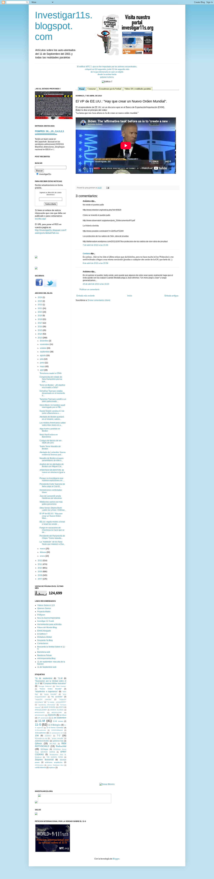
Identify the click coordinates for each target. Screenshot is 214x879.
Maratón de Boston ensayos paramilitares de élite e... (51, 459)
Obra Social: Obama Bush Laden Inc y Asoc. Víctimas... (53, 509)
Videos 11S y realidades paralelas (138, 89)
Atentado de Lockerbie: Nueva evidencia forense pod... (52, 453)
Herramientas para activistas (49, 624)
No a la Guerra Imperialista (48, 618)
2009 (40, 571)
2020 (40, 312)
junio (42, 363)
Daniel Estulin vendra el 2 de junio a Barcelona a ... (52, 412)
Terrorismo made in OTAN (51, 373)
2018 (40, 319)
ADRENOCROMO (42, 741)
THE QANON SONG (54, 757)
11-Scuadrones (40, 730)
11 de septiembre (58, 718)
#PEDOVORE (57, 712)
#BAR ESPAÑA (49, 707)
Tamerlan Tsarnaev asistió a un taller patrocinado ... (53, 400)
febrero (43, 552)
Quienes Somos (44, 608)
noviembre (45, 344)
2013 (40, 338)
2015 (40, 330)
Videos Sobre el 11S (46, 605)
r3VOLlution (39, 765)
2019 (40, 316)
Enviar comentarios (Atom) (99, 300)
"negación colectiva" (43, 699)
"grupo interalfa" (50, 694)
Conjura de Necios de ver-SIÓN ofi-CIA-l (51, 442)
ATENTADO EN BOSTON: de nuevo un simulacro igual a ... (52, 472)
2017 (40, 323)
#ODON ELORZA (56, 710)
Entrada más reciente (85, 296)
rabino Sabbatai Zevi (55, 765)
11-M (41, 720)
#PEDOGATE (40, 712)
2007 (40, 579)
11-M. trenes (58, 721)
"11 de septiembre (43, 678)
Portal (81, 89)
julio (42, 359)
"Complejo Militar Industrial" (54, 683)
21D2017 (48, 736)
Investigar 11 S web (45, 621)
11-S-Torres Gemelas (55, 728)
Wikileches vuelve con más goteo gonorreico (51, 503)
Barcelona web (43, 652)
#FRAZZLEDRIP (41, 710)
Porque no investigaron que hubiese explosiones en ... (52, 479)
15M (37, 735)
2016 (40, 326)
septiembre (45, 352)
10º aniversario (43, 718)
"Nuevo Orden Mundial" (50, 689)
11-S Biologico (54, 725)
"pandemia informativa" (47, 705)
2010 (40, 568)
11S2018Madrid (57, 730)
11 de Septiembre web (46, 667)
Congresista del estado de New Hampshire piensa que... (51, 379)
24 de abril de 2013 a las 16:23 (96, 284)
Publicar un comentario (89, 289)
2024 (40, 297)
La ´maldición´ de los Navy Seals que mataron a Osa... (52, 543)
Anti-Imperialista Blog (46, 658)
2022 (40, 305)
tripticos (52, 767)
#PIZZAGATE (40, 715)
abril (42, 370)
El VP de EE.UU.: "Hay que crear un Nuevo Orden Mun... (51, 516)
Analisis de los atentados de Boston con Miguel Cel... (52, 465)
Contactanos (42, 643)
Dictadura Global (44, 637)
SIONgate (44, 749)
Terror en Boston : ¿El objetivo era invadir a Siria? (52, 386)
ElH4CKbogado (44, 631)
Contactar (92, 89)
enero (42, 556)
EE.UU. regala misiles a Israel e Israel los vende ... (52, 523)
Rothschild (61, 746)
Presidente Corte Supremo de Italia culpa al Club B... (52, 485)
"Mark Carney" (61, 686)
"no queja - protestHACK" (56, 702)
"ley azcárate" (57, 697)
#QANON (52, 715)
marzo (43, 549)
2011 (40, 564)
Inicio (129, 296)
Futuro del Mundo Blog (47, 627)
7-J (58, 735)
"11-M (60, 678)
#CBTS (61, 707)
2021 (40, 308)
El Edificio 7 (42, 634)
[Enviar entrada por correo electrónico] (107, 188)
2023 (40, 301)
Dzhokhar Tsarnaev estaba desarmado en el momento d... (52, 393)
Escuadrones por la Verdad (110, 89)
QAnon (38, 743)
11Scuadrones (40, 733)
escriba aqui (40, 219)
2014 (40, 334)
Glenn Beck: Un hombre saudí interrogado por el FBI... (52, 406)
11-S (38, 724)
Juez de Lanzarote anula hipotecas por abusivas (51, 497)
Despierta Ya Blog (45, 640)
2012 (40, 560)
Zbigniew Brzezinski (44, 760)
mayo (42, 366)
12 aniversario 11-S (56, 733)
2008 (40, 575)
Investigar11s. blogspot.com (64, 26)
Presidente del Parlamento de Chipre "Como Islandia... (52, 537)
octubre (43, 348)
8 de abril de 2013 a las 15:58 (95, 263)
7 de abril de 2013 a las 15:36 (95, 245)
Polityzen (41, 615)
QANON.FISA (58, 741)
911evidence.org (41, 738)
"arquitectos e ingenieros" (46, 691)
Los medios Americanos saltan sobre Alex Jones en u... (53, 424)
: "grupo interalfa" (57, 738)
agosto (43, 355)
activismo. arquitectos (54, 762)
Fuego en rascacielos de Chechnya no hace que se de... (52, 530)
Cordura (86, 253)
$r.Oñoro (63, 715)
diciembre (44, 341)
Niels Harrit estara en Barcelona (49, 436)
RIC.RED (53, 743)
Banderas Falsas (44, 655)
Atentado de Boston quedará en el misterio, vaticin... (52, 418)
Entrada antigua (171, 296)
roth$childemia (40, 767)
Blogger (116, 859)
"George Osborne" (45, 686)
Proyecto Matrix (43, 611)
